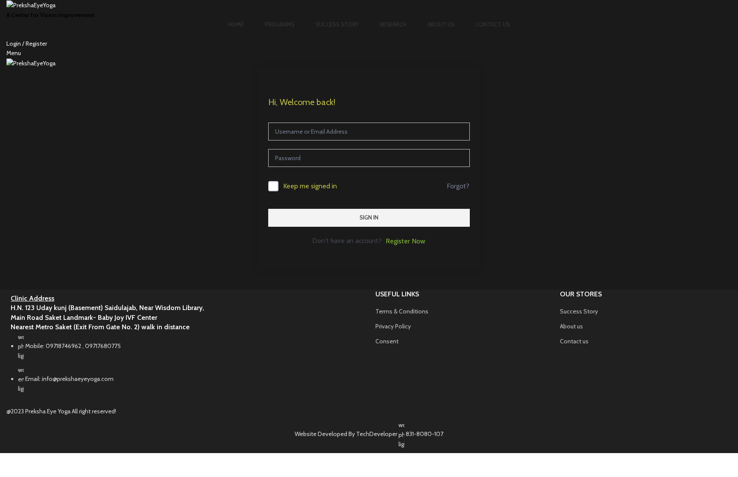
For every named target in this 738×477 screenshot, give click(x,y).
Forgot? (458, 186)
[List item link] (184, 367)
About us (571, 326)
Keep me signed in (310, 186)
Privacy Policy (393, 326)
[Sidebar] (10, 463)
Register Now (405, 241)
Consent (386, 341)
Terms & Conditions (401, 311)
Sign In (369, 217)
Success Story (579, 311)
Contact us (574, 341)
